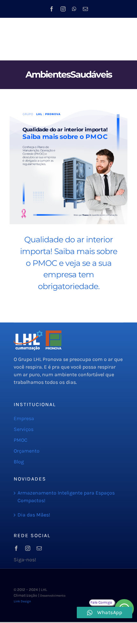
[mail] (85, 8)
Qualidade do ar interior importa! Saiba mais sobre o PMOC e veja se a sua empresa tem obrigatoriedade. (68, 263)
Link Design (22, 601)
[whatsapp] (74, 8)
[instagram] (63, 8)
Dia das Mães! (34, 515)
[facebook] (51, 8)
